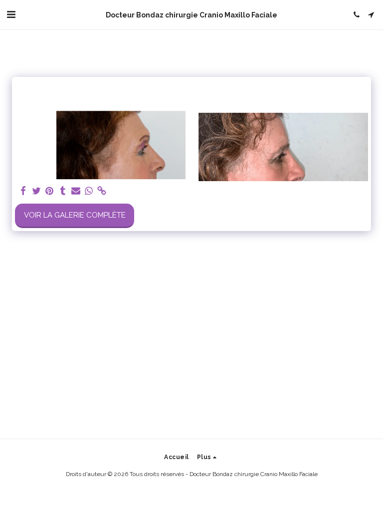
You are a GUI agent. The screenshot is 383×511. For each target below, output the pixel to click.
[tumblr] (62, 191)
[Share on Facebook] (23, 191)
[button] (10, 14)
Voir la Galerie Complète (75, 215)
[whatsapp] (89, 191)
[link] (102, 191)
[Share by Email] (76, 191)
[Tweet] (36, 191)
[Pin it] (49, 191)
